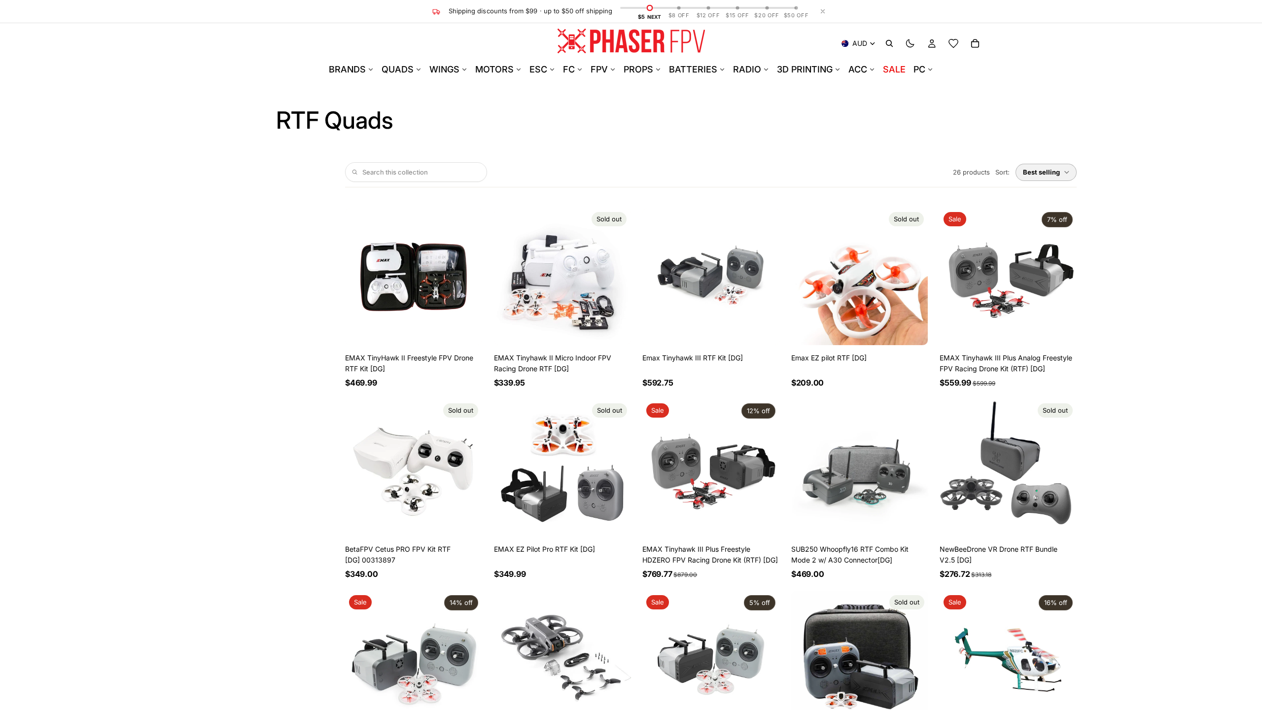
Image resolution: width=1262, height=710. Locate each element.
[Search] (889, 43)
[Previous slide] (360, 276)
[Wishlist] (953, 43)
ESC (538, 69)
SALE (894, 69)
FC (569, 69)
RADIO (747, 69)
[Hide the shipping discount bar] (822, 11)
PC (919, 69)
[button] (1046, 172)
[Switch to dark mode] (910, 43)
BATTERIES (693, 69)
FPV (599, 69)
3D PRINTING (805, 69)
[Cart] (975, 43)
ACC (857, 69)
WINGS (444, 69)
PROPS (638, 69)
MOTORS (494, 69)
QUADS (398, 69)
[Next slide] (467, 276)
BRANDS (347, 69)
